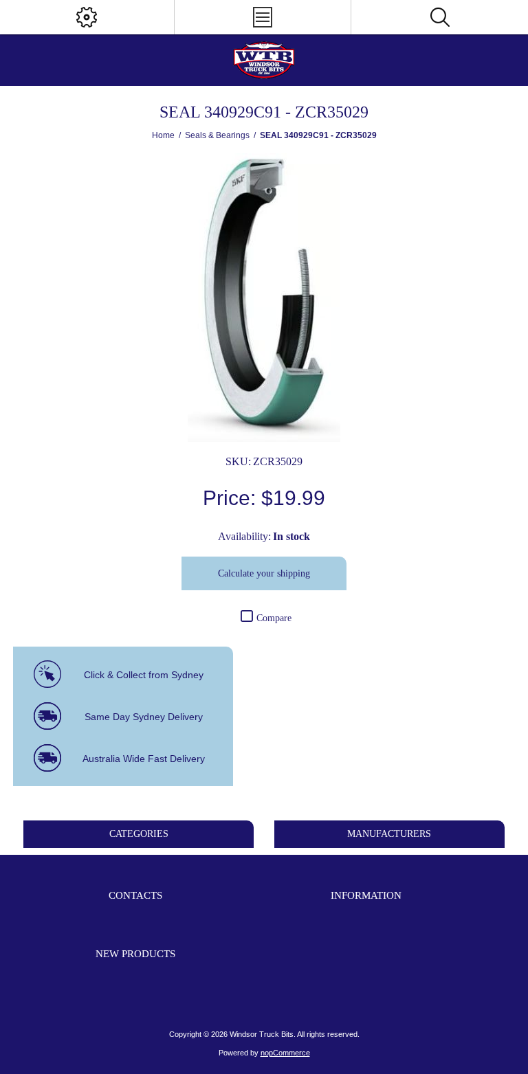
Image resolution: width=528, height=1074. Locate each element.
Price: (229, 497)
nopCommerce (285, 1053)
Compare (274, 618)
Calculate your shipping (264, 573)
